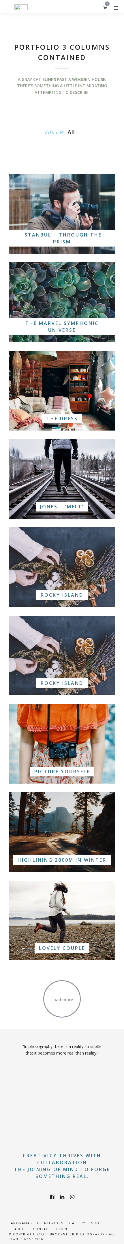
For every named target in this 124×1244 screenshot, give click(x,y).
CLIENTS (64, 1229)
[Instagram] (72, 1197)
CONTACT (41, 1229)
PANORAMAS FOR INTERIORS (36, 1223)
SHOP (96, 1223)
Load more (62, 999)
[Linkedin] (62, 1197)
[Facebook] (52, 1197)
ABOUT (20, 1229)
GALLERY (77, 1223)
